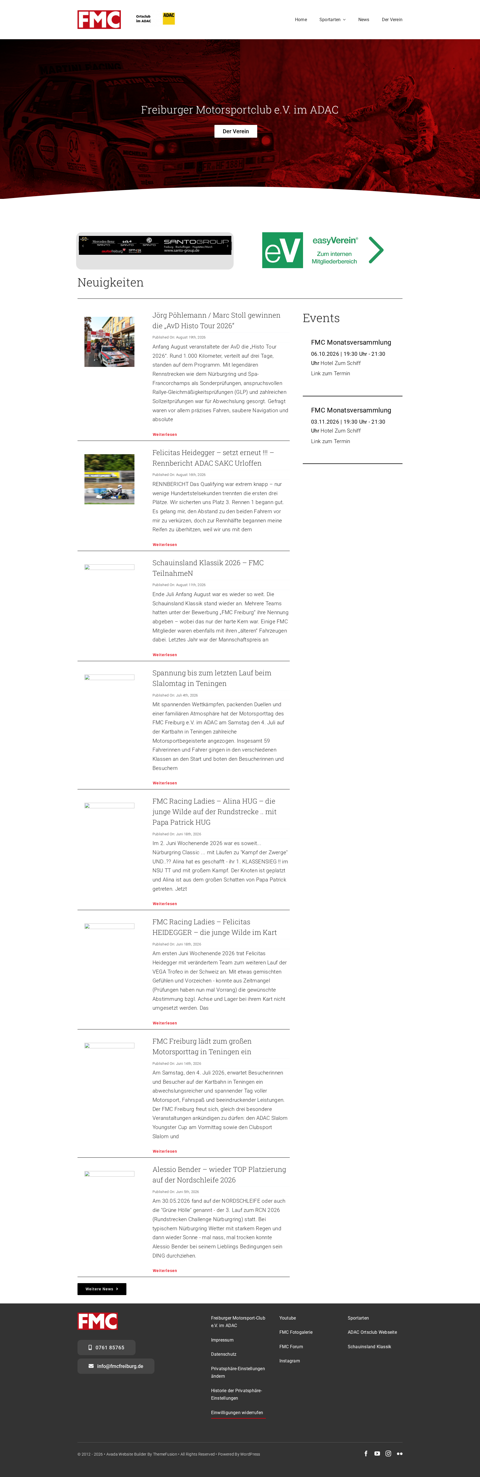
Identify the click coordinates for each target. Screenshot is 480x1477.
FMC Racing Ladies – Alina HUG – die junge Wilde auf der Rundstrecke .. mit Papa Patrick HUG (214, 817)
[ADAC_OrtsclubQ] (155, 13)
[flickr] (399, 1460)
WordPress (250, 1460)
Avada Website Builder (126, 1460)
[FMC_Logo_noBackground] (99, 13)
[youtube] (377, 1460)
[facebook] (366, 1460)
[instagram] (388, 1460)
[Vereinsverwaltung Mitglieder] (324, 236)
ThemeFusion (165, 1460)
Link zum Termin (330, 379)
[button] (83, 249)
